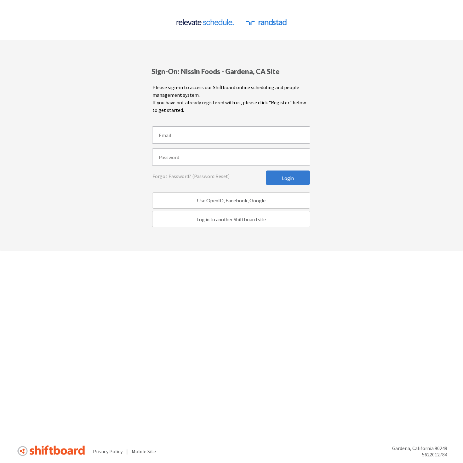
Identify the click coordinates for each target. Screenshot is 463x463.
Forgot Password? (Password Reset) (191, 176)
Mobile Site (144, 451)
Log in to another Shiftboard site (231, 219)
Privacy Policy (108, 451)
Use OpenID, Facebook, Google (231, 200)
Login (288, 178)
